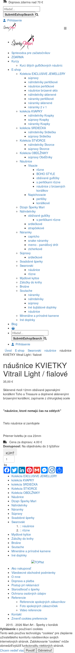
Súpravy (25, 253)
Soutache (26, 290)
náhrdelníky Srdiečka (42, 132)
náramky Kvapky (39, 124)
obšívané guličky (39, 215)
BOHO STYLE (45, 174)
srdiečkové (35, 224)
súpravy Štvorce (38, 149)
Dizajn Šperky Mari (32, 207)
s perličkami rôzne (48, 182)
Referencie (18, 597)
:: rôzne (25, 530)
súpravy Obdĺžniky (40, 157)
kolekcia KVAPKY (31, 111)
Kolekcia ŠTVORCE (32, 140)
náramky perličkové (41, 99)
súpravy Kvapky (38, 119)
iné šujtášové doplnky (42, 307)
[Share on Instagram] (52, 470)
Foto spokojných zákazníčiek (39, 606)
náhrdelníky (36, 299)
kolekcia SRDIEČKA (33, 128)
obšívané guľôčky (47, 178)
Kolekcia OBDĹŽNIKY (34, 153)
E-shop (18, 350)
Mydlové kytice (29, 278)
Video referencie (30, 610)
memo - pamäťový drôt (43, 245)
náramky (34, 295)
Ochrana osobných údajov (28, 593)
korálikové (43, 203)
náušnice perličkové (41, 86)
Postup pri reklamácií (25, 585)
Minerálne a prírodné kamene (39, 315)
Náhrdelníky (28, 211)
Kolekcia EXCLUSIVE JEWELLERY (42, 74)
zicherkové (35, 249)
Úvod (8, 350)
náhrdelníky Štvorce (41, 144)
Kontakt (16, 614)
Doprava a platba (22, 581)
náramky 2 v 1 (37, 107)
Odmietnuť (45, 650)
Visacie (33, 165)
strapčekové (36, 228)
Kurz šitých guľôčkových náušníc (41, 65)
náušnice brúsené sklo (43, 90)
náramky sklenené (40, 103)
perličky (41, 199)
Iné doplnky (27, 320)
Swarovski (26, 265)
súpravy (33, 78)
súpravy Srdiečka (39, 136)
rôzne (40, 169)
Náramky (26, 232)
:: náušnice (27, 526)
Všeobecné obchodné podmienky (33, 572)
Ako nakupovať (21, 568)
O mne (15, 577)
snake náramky (38, 240)
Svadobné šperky (31, 261)
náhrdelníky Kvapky (41, 115)
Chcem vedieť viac (12, 650)
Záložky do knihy (31, 282)
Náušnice (26, 161)
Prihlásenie (14, 20)
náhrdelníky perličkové (43, 82)
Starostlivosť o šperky (25, 589)
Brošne (24, 286)
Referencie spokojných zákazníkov (42, 602)
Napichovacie (37, 195)
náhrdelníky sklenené (42, 94)
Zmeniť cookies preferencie (29, 618)
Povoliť (30, 650)
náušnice (34, 270)
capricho (33, 236)
